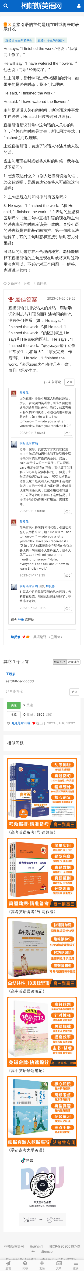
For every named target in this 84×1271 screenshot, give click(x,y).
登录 (21, 619)
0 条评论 (14, 283)
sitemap (47, 1251)
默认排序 (59, 662)
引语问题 (40, 283)
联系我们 (36, 1246)
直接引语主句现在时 (51, 40)
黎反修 (24, 393)
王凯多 (11, 674)
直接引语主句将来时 (19, 40)
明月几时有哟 (29, 443)
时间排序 (73, 662)
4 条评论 (54, 382)
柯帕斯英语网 (14, 1246)
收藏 (14, 714)
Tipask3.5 (31, 1259)
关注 (14, 705)
